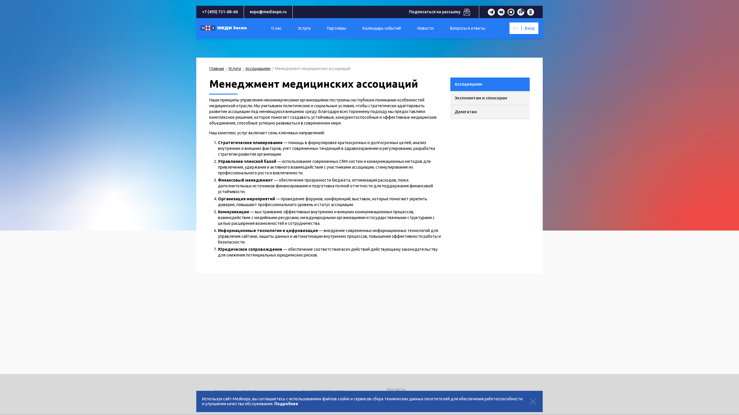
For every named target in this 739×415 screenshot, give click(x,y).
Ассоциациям (257, 68)
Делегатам (466, 112)
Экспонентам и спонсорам (481, 98)
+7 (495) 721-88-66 (220, 12)
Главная (216, 68)
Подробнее (286, 403)
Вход (530, 28)
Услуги (234, 68)
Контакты (396, 389)
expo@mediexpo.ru (268, 12)
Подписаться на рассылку (434, 12)
